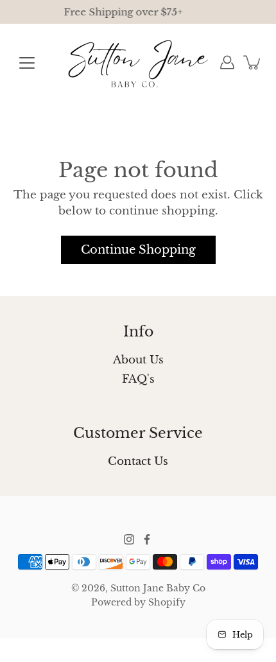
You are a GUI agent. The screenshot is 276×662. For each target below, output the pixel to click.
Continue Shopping (138, 249)
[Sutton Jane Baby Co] (138, 62)
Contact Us (138, 461)
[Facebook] (147, 539)
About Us (138, 360)
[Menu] (27, 62)
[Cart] (253, 62)
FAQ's (138, 379)
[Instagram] (129, 539)
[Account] (227, 62)
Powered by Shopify (138, 602)
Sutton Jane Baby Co (157, 588)
